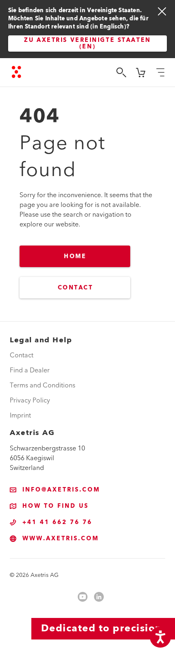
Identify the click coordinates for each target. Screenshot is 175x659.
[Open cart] (141, 72)
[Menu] (160, 72)
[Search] (121, 72)
